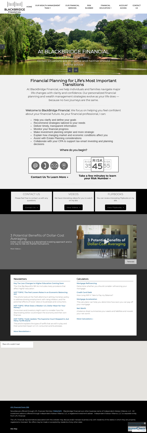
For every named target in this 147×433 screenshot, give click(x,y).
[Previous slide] (2, 46)
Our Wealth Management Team (47, 6)
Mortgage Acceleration (87, 299)
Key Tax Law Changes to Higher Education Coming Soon (39, 283)
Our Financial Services (72, 6)
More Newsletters (22, 331)
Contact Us (137, 6)
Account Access (123, 6)
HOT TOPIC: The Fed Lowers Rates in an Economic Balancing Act (40, 293)
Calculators (82, 279)
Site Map (13, 429)
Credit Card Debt (84, 292)
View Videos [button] (72, 207)
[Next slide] (144, 46)
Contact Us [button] (30, 207)
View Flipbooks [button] (114, 207)
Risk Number (89, 6)
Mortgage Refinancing (87, 283)
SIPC (60, 411)
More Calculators (85, 319)
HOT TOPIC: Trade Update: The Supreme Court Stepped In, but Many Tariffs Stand (41, 320)
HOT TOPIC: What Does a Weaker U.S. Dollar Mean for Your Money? (39, 306)
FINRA (55, 411)
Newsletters (20, 279)
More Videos (15, 249)
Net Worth (81, 308)
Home (29, 7)
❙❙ (76, 70)
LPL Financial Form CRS (19, 407)
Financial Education (105, 6)
